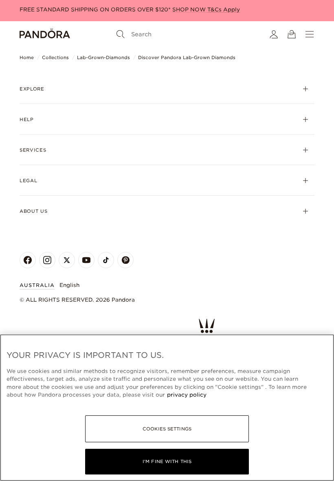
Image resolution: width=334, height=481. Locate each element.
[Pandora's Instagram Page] (47, 260)
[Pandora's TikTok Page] (106, 260)
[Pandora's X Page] (67, 260)
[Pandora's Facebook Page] (28, 260)
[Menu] (310, 34)
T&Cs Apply (223, 10)
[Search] (120, 34)
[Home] (45, 34)
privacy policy (187, 395)
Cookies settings (167, 429)
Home (27, 57)
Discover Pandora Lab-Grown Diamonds (186, 57)
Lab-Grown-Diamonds (103, 57)
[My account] (274, 34)
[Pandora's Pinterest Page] (125, 260)
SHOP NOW (189, 10)
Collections (55, 57)
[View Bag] (292, 34)
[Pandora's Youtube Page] (86, 260)
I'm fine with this (167, 461)
